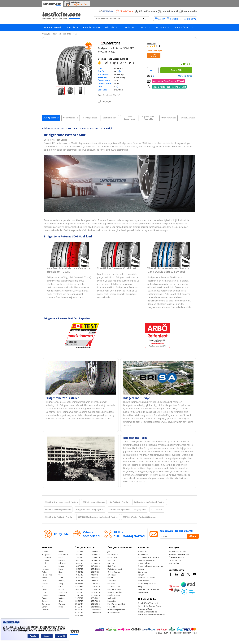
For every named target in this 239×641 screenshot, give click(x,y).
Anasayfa (46, 34)
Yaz (75, 34)
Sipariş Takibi (126, 11)
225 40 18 (67, 34)
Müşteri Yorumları (148, 11)
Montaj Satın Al (170, 11)
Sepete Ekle (176, 70)
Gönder (193, 536)
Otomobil (57, 34)
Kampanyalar (190, 11)
